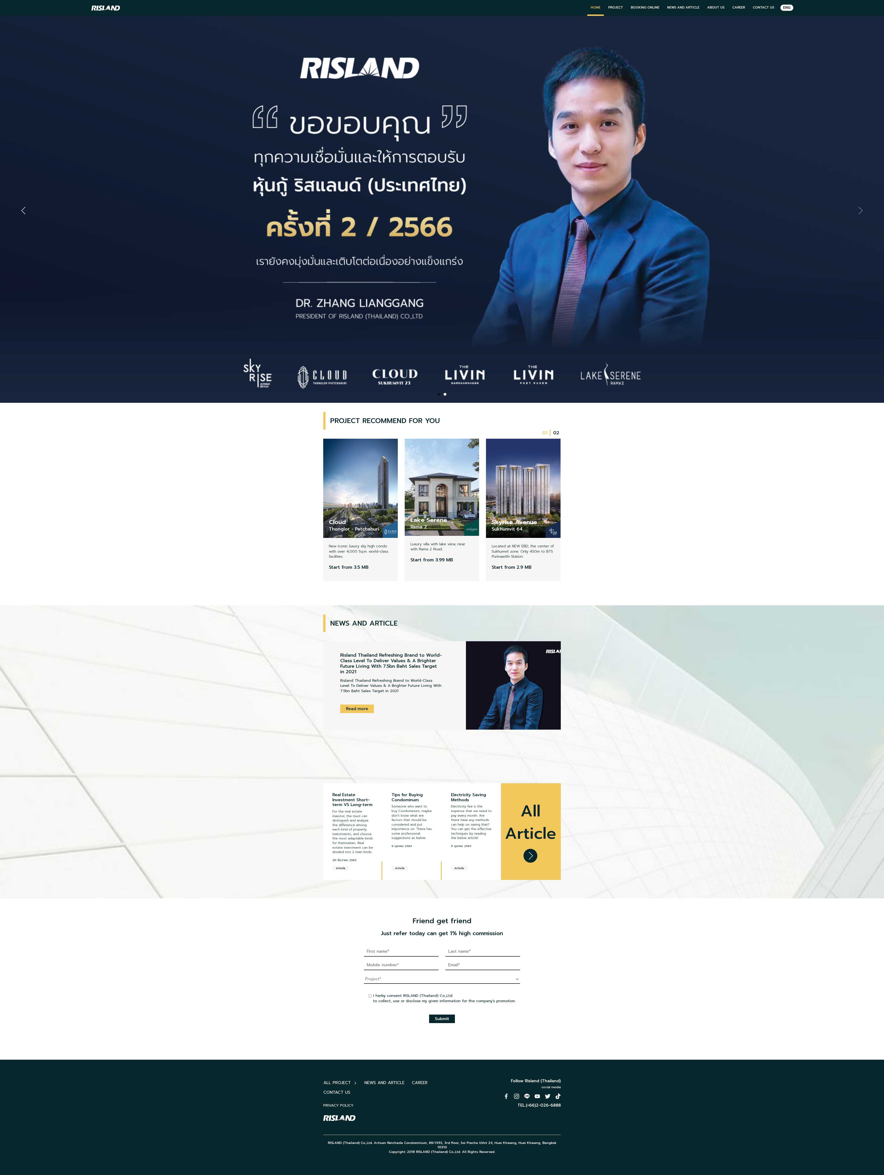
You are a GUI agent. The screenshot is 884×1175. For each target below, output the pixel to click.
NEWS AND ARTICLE (683, 7)
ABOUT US (715, 7)
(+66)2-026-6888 (543, 1105)
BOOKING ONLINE (645, 7)
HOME (595, 7)
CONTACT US (763, 7)
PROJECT (615, 7)
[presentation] (23, 210)
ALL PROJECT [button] (337, 1082)
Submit (442, 1018)
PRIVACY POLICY (338, 1105)
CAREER (738, 7)
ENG (787, 7)
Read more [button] (357, 692)
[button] (439, 394)
